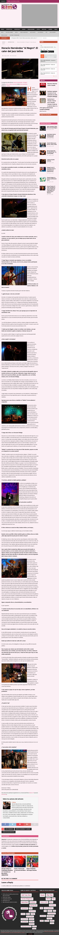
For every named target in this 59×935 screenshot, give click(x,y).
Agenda (50, 29)
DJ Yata (23, 914)
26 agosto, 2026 (51, 129)
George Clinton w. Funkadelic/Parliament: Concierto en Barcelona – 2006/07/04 (7, 872)
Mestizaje (52, 920)
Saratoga (34, 928)
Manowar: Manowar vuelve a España (52, 84)
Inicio (2, 29)
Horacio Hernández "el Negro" (20, 82)
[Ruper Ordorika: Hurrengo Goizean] (32, 861)
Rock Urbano (49, 918)
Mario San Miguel (30, 916)
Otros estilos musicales (11, 84)
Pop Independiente (51, 913)
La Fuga (32, 914)
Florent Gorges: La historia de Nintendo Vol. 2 (51, 179)
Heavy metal (44, 902)
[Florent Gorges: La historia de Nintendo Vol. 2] (43, 179)
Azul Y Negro (32, 921)
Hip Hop (49, 895)
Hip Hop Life (33, 905)
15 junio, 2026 (50, 194)
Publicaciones (31, 29)
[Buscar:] (49, 38)
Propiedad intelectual (7, 899)
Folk (54, 910)
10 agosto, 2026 (51, 173)
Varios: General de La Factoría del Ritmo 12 (20, 870)
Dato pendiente (23, 84)
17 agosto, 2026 (51, 155)
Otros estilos (4, 35)
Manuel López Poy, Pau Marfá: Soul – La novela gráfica (51, 152)
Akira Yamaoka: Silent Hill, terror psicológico (52, 127)
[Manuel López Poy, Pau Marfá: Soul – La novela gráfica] (43, 152)
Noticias (44, 29)
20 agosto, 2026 (51, 146)
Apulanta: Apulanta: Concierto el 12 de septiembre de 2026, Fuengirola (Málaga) (52, 94)
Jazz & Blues (32, 32)
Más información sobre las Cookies (10, 902)
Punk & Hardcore (24, 32)
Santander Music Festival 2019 (26, 926)
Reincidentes (32, 924)
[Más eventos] (43, 111)
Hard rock (52, 923)
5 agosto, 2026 (50, 182)
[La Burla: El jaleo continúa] (43, 161)
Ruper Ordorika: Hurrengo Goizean (32, 869)
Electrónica (40, 32)
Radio (55, 29)
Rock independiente (48, 908)
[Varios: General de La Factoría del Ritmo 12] (20, 861)
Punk (51, 902)
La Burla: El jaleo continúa (51, 160)
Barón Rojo (25, 902)
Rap (53, 899)
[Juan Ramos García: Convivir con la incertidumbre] (43, 136)
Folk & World (53, 32)
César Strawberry (24, 921)
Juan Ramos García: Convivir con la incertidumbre (51, 136)
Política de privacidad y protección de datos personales (10, 895)
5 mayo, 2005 (6, 56)
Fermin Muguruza (27, 899)
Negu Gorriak (32, 911)
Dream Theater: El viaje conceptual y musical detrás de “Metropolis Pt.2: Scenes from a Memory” (51, 190)
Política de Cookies (7, 897)
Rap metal (46, 920)
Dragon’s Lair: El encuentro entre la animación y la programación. (51, 169)
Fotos (38, 29)
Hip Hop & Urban (9, 32)
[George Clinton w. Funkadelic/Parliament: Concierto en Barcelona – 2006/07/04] (7, 861)
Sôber (28, 914)
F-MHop (8, 86)
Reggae (42, 920)
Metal (16, 32)
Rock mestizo (43, 916)
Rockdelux (33, 902)
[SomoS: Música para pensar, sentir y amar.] (43, 145)
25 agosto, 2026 (51, 138)
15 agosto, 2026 (51, 162)
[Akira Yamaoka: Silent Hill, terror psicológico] (43, 128)
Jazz (45, 911)
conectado (14, 886)
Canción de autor (50, 916)
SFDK (31, 908)
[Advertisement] (40, 15)
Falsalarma (31, 919)
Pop (46, 32)
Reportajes (17, 29)
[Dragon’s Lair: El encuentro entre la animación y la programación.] (43, 169)
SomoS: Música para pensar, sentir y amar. (52, 143)
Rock (2, 32)
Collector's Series (24, 919)
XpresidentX (24, 908)
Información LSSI (6, 900)
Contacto (3, 1)
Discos (23, 29)
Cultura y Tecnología (14, 35)
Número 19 (31, 793)
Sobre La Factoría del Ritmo (13, 1)
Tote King (34, 926)
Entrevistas (9, 29)
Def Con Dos (26, 895)
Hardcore (49, 910)
